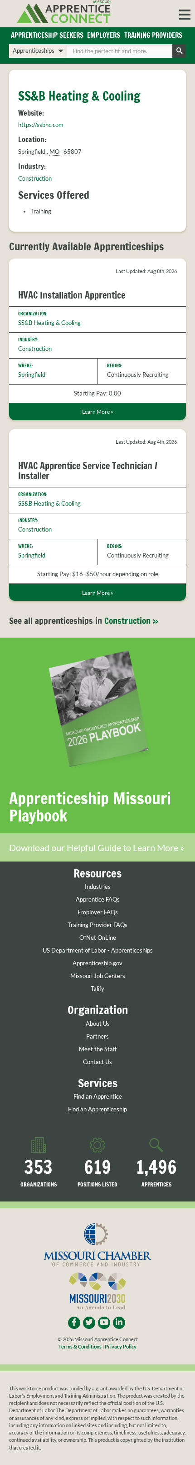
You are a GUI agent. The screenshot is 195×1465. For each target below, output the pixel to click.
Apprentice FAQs (98, 899)
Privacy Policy (120, 1346)
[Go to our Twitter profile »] (89, 1323)
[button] (185, 13)
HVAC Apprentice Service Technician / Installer (87, 470)
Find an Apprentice (97, 1096)
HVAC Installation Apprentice (71, 295)
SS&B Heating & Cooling (49, 322)
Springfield (31, 374)
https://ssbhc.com (40, 124)
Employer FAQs (98, 912)
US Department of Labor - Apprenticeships (98, 950)
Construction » (131, 621)
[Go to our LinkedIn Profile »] (119, 1323)
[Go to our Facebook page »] (74, 1323)
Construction (35, 178)
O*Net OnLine (97, 937)
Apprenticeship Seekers (47, 35)
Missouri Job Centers (97, 976)
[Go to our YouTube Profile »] (104, 1323)
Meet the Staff (98, 1049)
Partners (97, 1036)
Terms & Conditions (80, 1346)
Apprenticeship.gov (97, 963)
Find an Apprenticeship (97, 1109)
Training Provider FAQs (97, 925)
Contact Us (97, 1062)
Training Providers (153, 35)
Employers (103, 35)
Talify (97, 988)
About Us (98, 1023)
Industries (98, 886)
